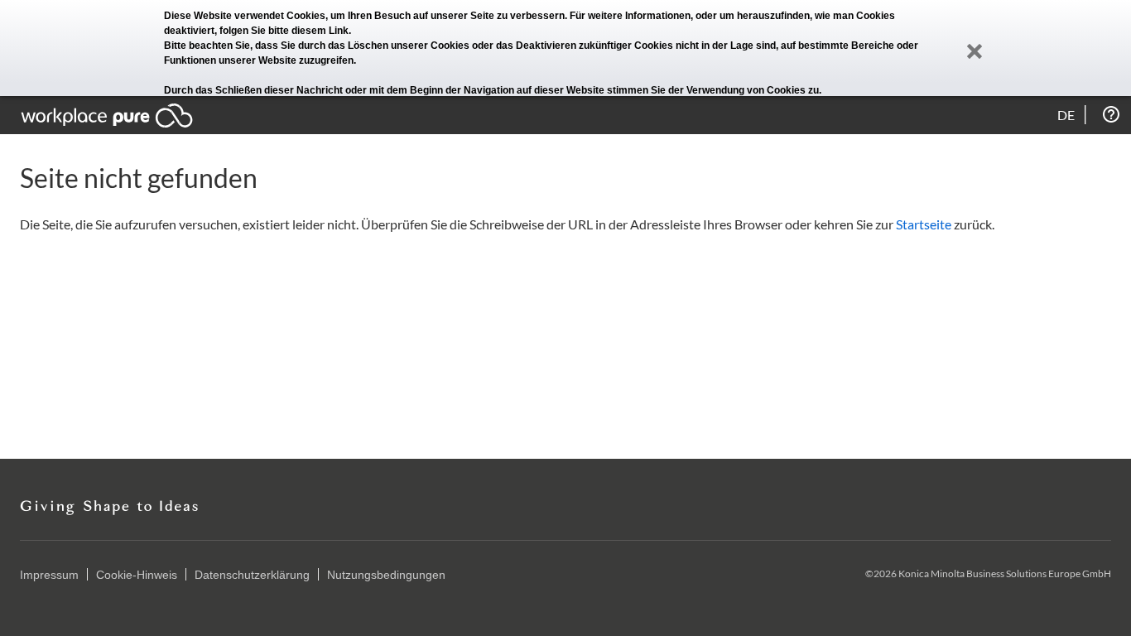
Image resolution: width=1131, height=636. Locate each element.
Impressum (49, 574)
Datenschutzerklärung (252, 574)
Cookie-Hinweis (136, 574)
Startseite (923, 224)
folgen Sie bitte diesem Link (284, 30)
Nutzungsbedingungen (386, 574)
